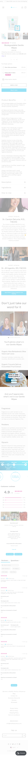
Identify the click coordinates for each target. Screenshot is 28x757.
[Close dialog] (0, 370)
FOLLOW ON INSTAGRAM (14, 380)
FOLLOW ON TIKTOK (14, 382)
